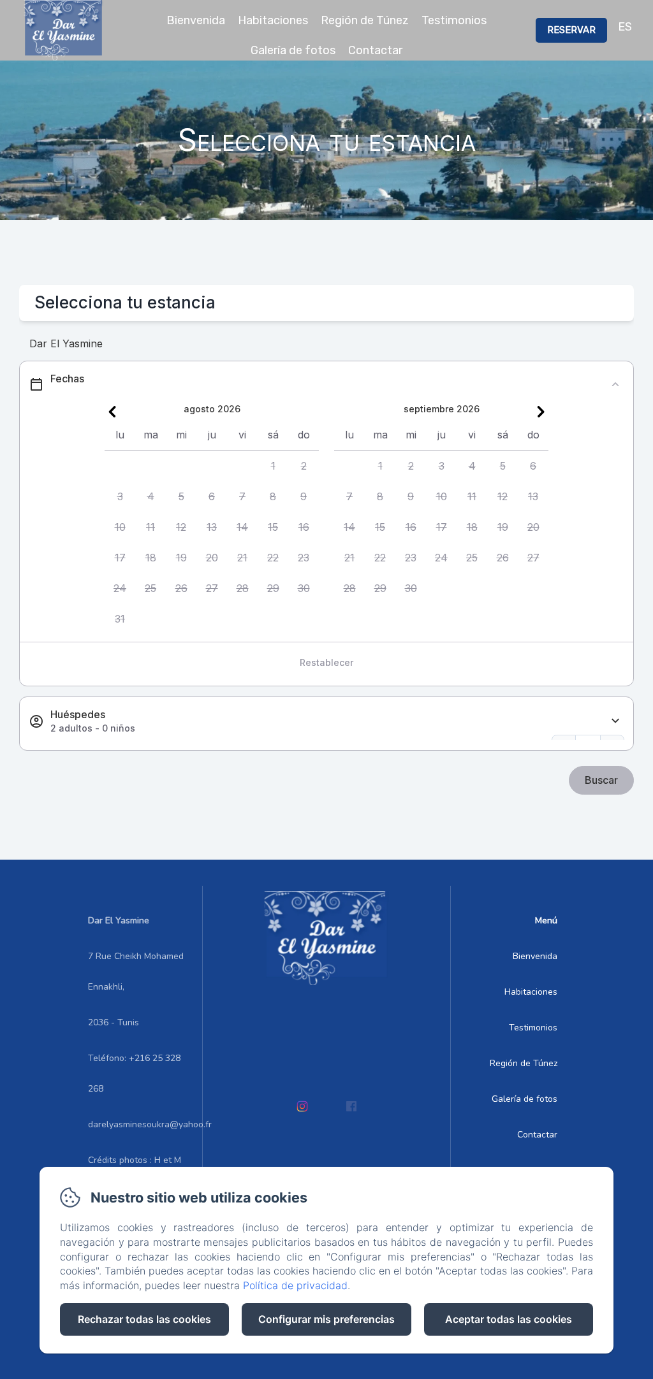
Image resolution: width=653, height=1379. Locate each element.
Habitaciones (273, 20)
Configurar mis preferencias (326, 1319)
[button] (273, 466)
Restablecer (326, 662)
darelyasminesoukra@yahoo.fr (150, 1124)
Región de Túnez (365, 20)
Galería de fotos (293, 50)
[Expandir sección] (615, 721)
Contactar (375, 50)
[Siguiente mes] (540, 411)
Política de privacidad (295, 1285)
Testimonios (454, 20)
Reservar (571, 30)
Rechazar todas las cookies (144, 1319)
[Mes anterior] (112, 411)
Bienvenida (195, 20)
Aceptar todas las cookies (508, 1319)
